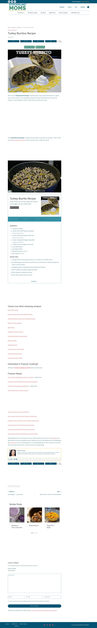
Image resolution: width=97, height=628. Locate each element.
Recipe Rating (12, 568)
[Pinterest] (15, 1)
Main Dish (19, 27)
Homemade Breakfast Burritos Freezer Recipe (21, 429)
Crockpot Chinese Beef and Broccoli (18, 386)
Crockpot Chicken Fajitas (15, 358)
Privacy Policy (23, 624)
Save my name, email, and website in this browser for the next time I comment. (29, 601)
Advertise (14, 624)
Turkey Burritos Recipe (14, 486)
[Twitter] (11, 459)
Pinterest (13, 442)
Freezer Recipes (63, 12)
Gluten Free (52, 12)
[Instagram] (12, 1)
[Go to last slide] (11, 519)
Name (10, 597)
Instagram (54, 438)
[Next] (58, 519)
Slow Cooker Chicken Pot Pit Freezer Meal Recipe (22, 416)
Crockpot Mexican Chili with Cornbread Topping (21, 318)
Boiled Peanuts (34, 525)
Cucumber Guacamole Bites (16, 349)
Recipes (62, 7)
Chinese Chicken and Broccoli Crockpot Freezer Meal (23, 420)
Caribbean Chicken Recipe (15, 332)
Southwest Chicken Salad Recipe (17, 336)
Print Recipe (40, 47)
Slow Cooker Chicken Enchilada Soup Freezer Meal (23, 434)
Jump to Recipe (30, 47)
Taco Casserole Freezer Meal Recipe (18, 412)
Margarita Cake (12, 340)
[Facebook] (9, 1)
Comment (11, 575)
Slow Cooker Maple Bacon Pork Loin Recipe (20, 377)
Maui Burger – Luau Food (15, 493)
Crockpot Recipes (85, 1)
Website (47, 597)
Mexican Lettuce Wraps (15, 323)
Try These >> (21, 12)
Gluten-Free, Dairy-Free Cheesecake (50, 493)
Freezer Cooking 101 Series (22, 367)
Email (29, 597)
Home (9, 27)
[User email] (16, 459)
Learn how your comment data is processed (44, 610)
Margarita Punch (12, 345)
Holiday (83, 7)
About (7, 624)
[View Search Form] (88, 7)
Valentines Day (75, 12)
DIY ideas (43, 12)
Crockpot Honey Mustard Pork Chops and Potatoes (22, 381)
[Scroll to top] (94, 623)
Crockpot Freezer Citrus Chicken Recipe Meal (21, 425)
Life (76, 7)
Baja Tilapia (11, 327)
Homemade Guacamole (18, 140)
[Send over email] (51, 41)
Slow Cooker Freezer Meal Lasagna (18, 390)
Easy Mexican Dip (13, 310)
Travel (69, 7)
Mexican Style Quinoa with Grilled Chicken (20, 314)
